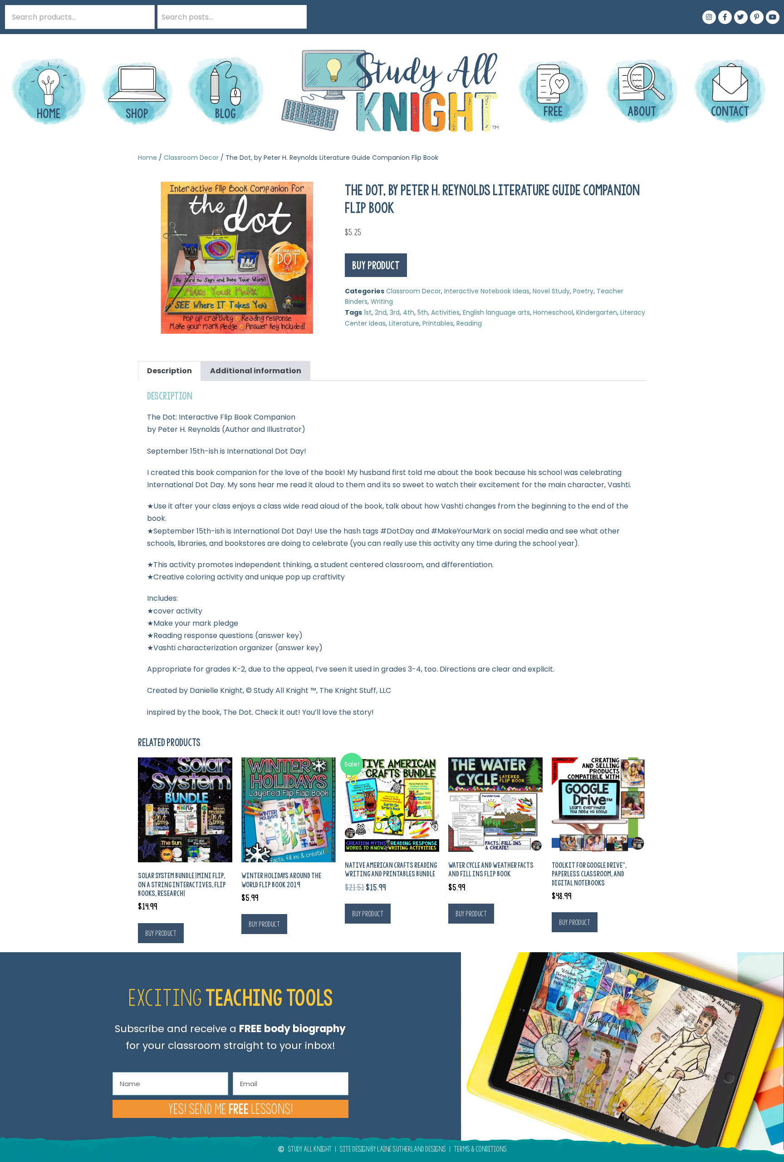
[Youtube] (772, 17)
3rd (395, 312)
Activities (445, 312)
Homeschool (553, 312)
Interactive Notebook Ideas (486, 291)
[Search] (295, 17)
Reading (469, 323)
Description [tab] (169, 371)
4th (408, 312)
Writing (382, 301)
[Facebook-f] (725, 17)
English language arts (496, 312)
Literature (404, 323)
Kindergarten (596, 312)
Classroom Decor (191, 157)
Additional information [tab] (255, 371)
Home (147, 157)
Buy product (376, 265)
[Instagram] (709, 17)
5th (422, 312)
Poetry (583, 291)
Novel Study (551, 291)
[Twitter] (741, 17)
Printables (437, 323)
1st (368, 312)
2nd (381, 312)
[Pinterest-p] (757, 17)
